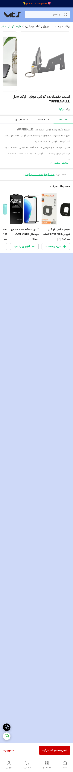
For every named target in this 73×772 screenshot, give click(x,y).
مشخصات (43, 119)
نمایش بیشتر (61, 163)
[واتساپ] (6, 736)
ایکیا (61, 109)
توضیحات (63, 119)
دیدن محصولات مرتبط (54, 750)
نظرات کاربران (22, 119)
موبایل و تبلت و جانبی (37, 26)
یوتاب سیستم (62, 26)
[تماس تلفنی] (6, 727)
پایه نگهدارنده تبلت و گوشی (39, 174)
